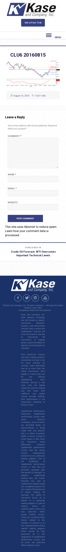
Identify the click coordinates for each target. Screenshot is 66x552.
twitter (26, 298)
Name (12, 174)
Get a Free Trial (33, 22)
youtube (45, 298)
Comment (14, 136)
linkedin (35, 298)
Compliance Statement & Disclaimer (35, 310)
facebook (18, 298)
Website (13, 202)
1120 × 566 (40, 95)
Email (12, 188)
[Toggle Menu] (49, 35)
